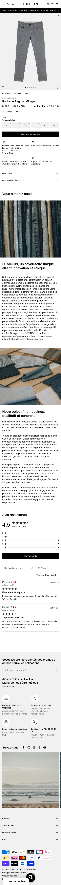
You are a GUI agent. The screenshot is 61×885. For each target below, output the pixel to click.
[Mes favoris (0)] (13, 4)
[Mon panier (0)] (57, 4)
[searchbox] (15, 568)
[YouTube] (45, 747)
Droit (26, 94)
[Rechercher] (8, 4)
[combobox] (47, 575)
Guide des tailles (8, 120)
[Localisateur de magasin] (52, 4)
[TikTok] (39, 747)
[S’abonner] (56, 670)
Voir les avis (8, 686)
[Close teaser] (29, 877)
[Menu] (4, 4)
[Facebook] (23, 747)
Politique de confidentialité (14, 872)
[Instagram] (28, 747)
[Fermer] (58, 10)
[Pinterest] (34, 747)
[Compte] (48, 4)
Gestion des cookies (11, 875)
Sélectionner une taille (31, 134)
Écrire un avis (30, 556)
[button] (16, 881)
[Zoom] (58, 87)
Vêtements (6, 94)
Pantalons (17, 94)
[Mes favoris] (3, 87)
